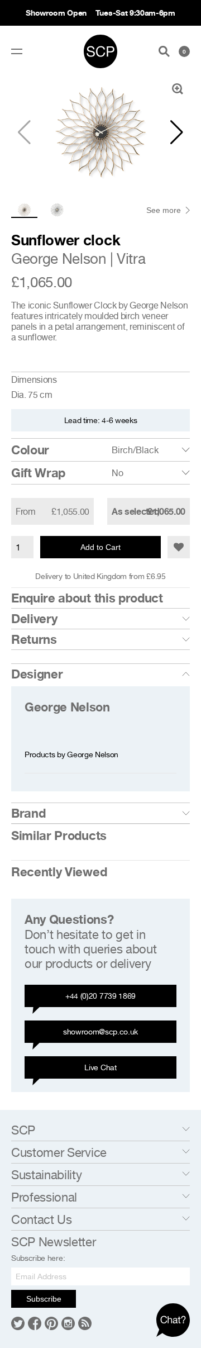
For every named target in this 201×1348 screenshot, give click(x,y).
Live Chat (100, 1067)
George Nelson (58, 258)
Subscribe (43, 1298)
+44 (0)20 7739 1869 (100, 995)
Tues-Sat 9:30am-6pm (135, 12)
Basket (184, 51)
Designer (37, 674)
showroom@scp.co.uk (100, 1031)
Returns (34, 639)
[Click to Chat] (173, 1320)
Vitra (131, 258)
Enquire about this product (87, 598)
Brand (28, 813)
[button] (176, 132)
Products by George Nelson (71, 754)
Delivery (34, 618)
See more (163, 210)
